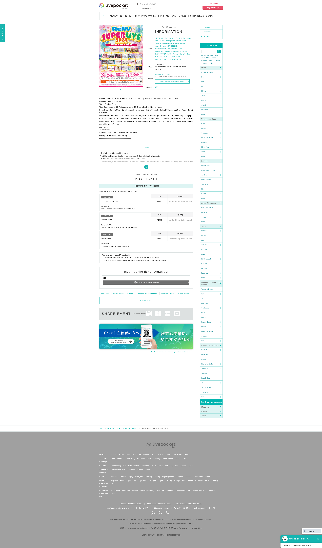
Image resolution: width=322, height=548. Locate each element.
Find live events (145, 8)
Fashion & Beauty (207, 331)
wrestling (204, 249)
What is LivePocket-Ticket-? (131, 504)
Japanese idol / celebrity (147, 293)
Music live (205, 407)
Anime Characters (208, 203)
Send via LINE (167, 313)
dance (203, 152)
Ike (185, 41)
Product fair (205, 350)
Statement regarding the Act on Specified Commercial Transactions (180, 508)
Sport (203, 226)
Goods (203, 194)
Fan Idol (204, 161)
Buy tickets (207, 32)
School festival (206, 387)
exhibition (204, 175)
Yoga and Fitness (207, 289)
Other (203, 114)
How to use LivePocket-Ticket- (159, 504)
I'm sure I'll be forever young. (174, 51)
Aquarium (204, 303)
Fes (202, 86)
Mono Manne (205, 147)
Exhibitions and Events (210, 345)
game (203, 313)
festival (203, 359)
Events (204, 411)
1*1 (212, 63)
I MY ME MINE (160, 38)
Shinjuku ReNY (160, 74)
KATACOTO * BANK (161, 54)
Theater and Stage (208, 119)
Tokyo (167, 74)
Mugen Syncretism (161, 46)
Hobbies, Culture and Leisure (103, 484)
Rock (203, 77)
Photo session (211, 58)
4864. (170, 54)
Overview (207, 27)
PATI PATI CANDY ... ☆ (162, 57)
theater (203, 128)
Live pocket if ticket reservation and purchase (113, 6)
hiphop (203, 91)
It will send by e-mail (177, 313)
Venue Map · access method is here (172, 81)
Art (202, 383)
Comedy (210, 55)
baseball (204, 231)
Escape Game (206, 322)
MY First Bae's (159, 51)
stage (203, 123)
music (203, 68)
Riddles (204, 60)
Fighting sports (206, 259)
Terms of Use (144, 508)
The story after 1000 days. (181, 54)
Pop (202, 82)
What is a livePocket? (148, 4)
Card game (205, 308)
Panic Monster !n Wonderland (165, 49)
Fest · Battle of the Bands (123, 293)
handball (204, 268)
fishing (203, 317)
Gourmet (217, 60)
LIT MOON (179, 49)
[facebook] (161, 513)
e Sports (204, 264)
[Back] (103, 16)
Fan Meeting (205, 166)
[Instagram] (168, 513)
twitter (149, 313)
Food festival (205, 378)
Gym (203, 294)
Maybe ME (158, 41)
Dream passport (160, 59)
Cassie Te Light (179, 43)
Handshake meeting (208, 170)
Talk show (204, 184)
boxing (203, 254)
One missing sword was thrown (173, 41)
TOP (100, 428)
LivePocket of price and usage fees (120, 508)
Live (202, 189)
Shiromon (168, 38)
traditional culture (207, 138)
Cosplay (204, 63)
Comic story (205, 133)
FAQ (213, 508)
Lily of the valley (160, 43)
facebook (158, 313)
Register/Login (213, 8)
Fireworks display (207, 364)
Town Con (204, 369)
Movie (210, 60)
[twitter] (154, 513)
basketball (204, 273)
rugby (203, 240)
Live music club (167, 293)
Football (204, 235)
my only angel (175, 57)
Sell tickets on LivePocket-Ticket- (189, 504)
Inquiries (207, 37)
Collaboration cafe (207, 207)
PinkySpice (170, 43)
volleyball (204, 245)
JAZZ (203, 96)
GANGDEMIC (172, 46)
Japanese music (207, 72)
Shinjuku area (183, 293)
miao (186, 51)
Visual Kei (204, 110)
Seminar (204, 373)
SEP (156, 87)
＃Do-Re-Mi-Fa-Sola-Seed (181, 38)
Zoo (202, 298)
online (203, 55)
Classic (203, 105)
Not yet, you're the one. (174, 59)
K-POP (203, 100)
